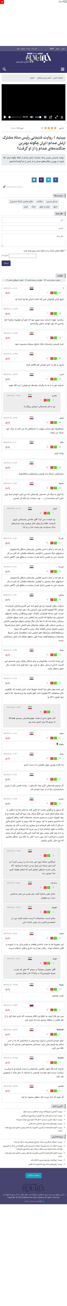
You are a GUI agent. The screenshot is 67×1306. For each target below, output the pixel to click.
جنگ (34, 206)
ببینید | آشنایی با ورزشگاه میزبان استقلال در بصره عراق (42, 1111)
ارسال (6, 263)
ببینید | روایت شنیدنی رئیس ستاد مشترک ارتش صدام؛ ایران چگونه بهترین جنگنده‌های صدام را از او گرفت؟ (33, 143)
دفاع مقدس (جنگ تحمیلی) (21, 201)
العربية (57, 49)
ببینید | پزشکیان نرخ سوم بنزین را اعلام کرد (46, 1160)
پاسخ (8, 292)
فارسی (63, 49)
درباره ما (28, 49)
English (52, 49)
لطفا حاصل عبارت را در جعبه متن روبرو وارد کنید (44, 250)
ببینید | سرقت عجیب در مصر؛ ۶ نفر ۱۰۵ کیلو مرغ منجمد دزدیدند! (39, 1119)
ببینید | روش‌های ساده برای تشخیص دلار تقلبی (45, 1123)
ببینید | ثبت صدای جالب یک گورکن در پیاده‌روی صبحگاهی (41, 1115)
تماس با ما (34, 49)
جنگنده (40, 201)
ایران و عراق (44, 206)
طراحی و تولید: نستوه (32, 1201)
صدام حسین (52, 201)
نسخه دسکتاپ (34, 1175)
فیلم (32, 78)
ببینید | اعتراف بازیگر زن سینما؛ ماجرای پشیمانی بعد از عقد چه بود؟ (38, 1142)
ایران (26, 206)
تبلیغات (23, 49)
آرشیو (18, 49)
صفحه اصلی (58, 78)
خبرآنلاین (33, 58)
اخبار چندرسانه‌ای (44, 78)
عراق (55, 206)
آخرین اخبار (58, 1106)
